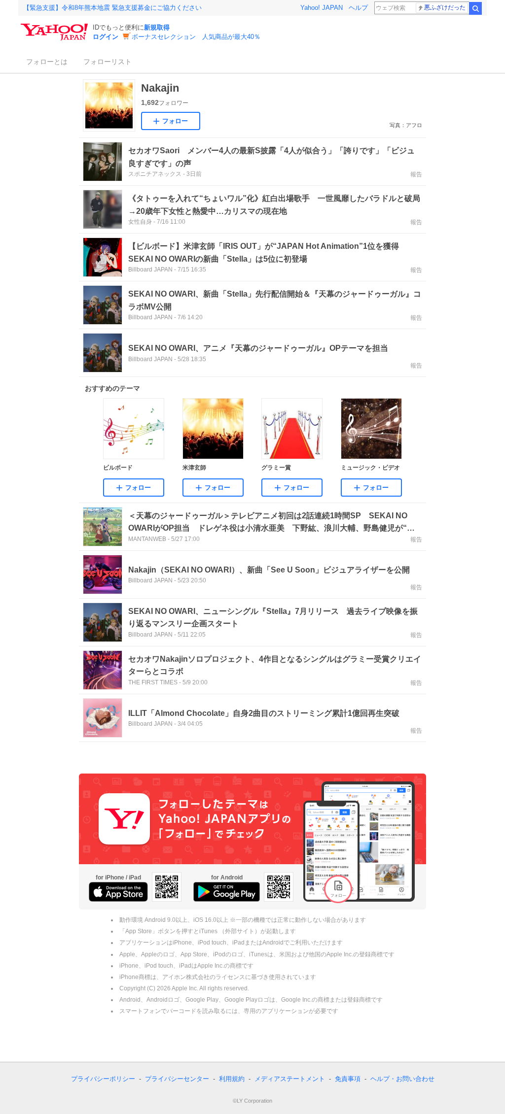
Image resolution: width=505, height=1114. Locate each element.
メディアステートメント (289, 1078)
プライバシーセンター (177, 1078)
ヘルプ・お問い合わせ (402, 1078)
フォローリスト (107, 62)
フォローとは (47, 62)
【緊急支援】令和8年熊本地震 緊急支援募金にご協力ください (112, 7)
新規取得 (157, 27)
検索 (475, 8)
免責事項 (348, 1078)
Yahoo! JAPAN (321, 7)
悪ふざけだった (445, 7)
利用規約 (232, 1078)
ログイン (105, 36)
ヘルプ (358, 7)
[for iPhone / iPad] (118, 892)
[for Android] (226, 892)
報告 (416, 174)
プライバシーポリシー (103, 1078)
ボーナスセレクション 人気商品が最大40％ (196, 36)
